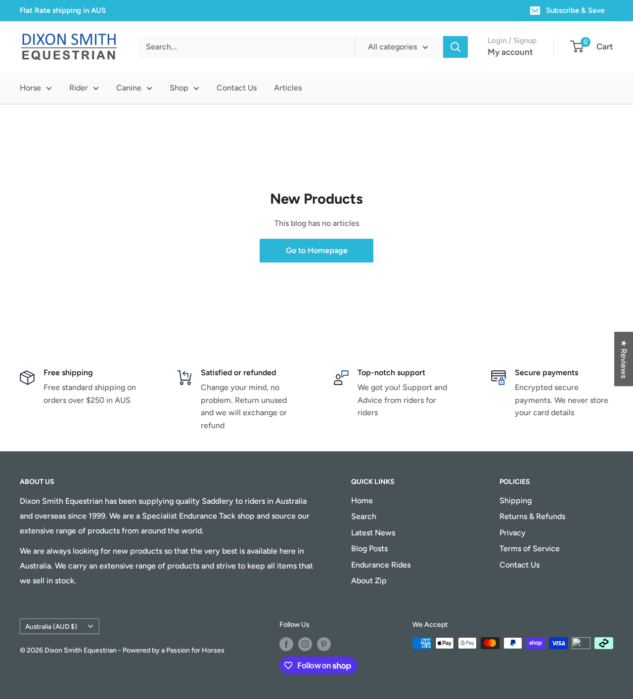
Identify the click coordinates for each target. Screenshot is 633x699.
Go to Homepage (317, 250)
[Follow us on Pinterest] (324, 644)
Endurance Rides (380, 564)
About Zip (369, 580)
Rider (78, 87)
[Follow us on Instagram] (305, 644)
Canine (128, 87)
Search (363, 516)
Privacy (512, 532)
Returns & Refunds (532, 516)
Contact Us (237, 87)
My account (510, 52)
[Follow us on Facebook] (286, 644)
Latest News (373, 532)
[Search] (455, 47)
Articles (288, 87)
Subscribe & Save (575, 10)
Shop (179, 87)
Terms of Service (529, 548)
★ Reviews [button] (624, 359)
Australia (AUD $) (51, 626)
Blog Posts (369, 548)
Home (362, 500)
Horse (30, 87)
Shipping (515, 500)
